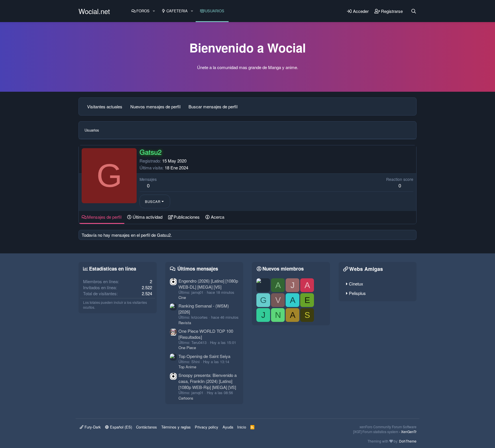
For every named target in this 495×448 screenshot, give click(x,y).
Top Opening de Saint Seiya (204, 356)
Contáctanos (146, 427)
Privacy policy (206, 427)
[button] (154, 11)
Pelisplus (357, 293)
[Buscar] (413, 11)
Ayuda (228, 427)
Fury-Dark (92, 427)
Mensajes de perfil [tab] (104, 217)
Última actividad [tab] (147, 217)
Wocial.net (94, 11)
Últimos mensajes (197, 268)
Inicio (241, 427)
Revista (184, 322)
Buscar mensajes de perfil (212, 106)
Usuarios (214, 10)
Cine (182, 297)
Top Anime (187, 366)
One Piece (187, 347)
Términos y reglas (176, 427)
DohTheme (408, 441)
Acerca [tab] (217, 217)
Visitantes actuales (104, 106)
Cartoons (185, 398)
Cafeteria (177, 10)
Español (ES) (120, 427)
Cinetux (356, 284)
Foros (143, 10)
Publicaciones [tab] (187, 217)
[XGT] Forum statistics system (385, 431)
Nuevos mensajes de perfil (155, 106)
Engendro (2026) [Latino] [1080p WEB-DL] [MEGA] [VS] (208, 284)
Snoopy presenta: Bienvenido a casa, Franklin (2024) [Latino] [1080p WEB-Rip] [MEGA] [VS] (207, 381)
